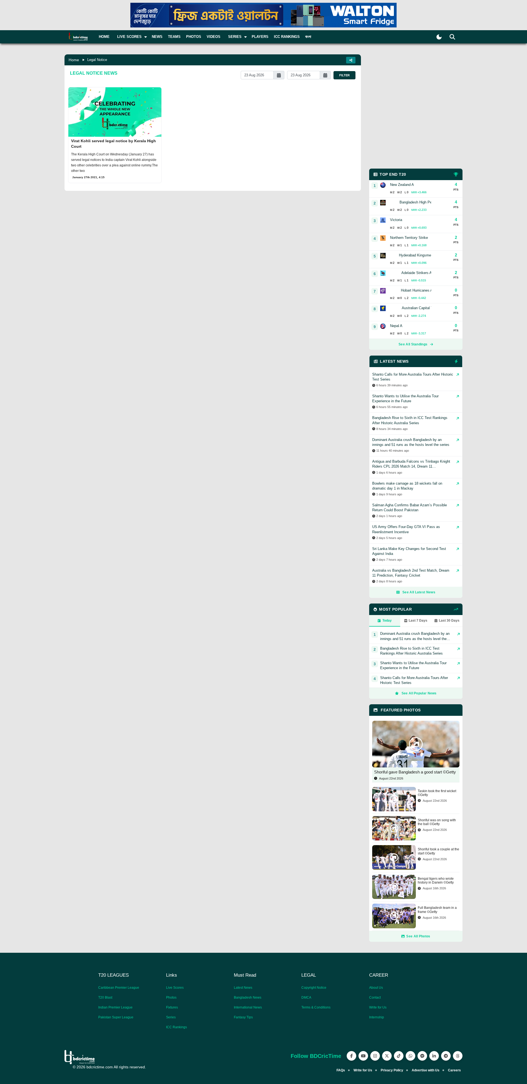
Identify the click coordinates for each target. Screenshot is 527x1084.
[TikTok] (398, 1056)
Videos (213, 37)
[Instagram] (375, 1056)
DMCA (306, 997)
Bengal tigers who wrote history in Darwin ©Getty (436, 880)
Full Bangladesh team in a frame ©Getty (437, 909)
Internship (376, 1017)
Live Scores (175, 988)
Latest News (243, 988)
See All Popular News (419, 693)
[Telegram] (446, 1056)
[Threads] (457, 1056)
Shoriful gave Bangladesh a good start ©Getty (415, 772)
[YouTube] (363, 1056)
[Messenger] (422, 1056)
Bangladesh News (247, 997)
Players (260, 37)
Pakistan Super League (115, 1017)
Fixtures (172, 1007)
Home (104, 37)
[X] (387, 1056)
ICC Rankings (287, 37)
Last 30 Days (449, 620)
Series (171, 1017)
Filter (344, 75)
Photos (193, 37)
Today (387, 620)
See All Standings (413, 344)
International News (248, 1007)
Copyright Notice (313, 988)
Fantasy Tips (243, 1017)
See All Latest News (418, 592)
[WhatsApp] (410, 1056)
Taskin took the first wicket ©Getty (437, 793)
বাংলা (308, 37)
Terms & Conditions (315, 1007)
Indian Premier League (115, 1007)
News (157, 37)
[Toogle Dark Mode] (439, 37)
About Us (376, 988)
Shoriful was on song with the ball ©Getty (437, 822)
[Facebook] (351, 1056)
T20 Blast (105, 997)
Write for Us (377, 1007)
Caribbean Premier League (118, 988)
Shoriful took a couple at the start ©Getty (438, 851)
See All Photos (418, 936)
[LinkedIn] (434, 1056)
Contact (375, 997)
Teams (174, 37)
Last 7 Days (418, 620)
